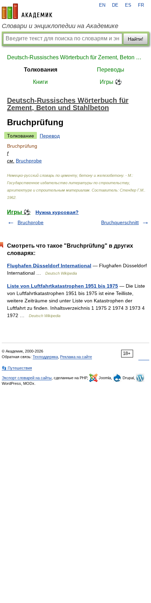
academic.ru (27, 11)
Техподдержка (45, 357)
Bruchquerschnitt (120, 222)
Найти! (135, 39)
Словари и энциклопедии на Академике (60, 25)
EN (102, 5)
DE (115, 5)
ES (128, 5)
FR (141, 5)
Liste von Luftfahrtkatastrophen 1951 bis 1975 (62, 286)
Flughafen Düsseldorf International (49, 265)
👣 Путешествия (17, 368)
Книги (40, 82)
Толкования (40, 70)
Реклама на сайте (76, 357)
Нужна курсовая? (57, 212)
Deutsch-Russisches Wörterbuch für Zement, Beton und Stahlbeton (75, 57)
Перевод (50, 136)
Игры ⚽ (111, 82)
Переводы (110, 70)
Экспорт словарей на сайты (27, 378)
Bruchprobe (29, 160)
